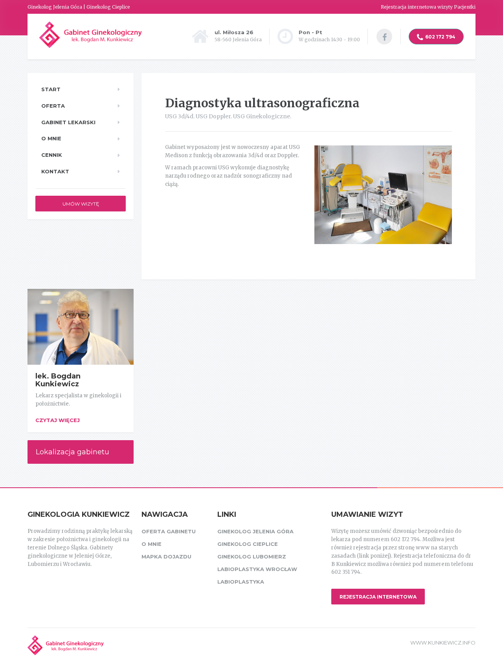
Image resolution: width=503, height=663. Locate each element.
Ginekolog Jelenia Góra (255, 531)
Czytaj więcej (57, 420)
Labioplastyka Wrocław (257, 569)
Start (51, 89)
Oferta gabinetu (168, 531)
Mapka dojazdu (166, 556)
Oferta (53, 106)
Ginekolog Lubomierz (251, 556)
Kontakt (55, 171)
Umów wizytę (80, 204)
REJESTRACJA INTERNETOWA (378, 597)
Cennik (51, 155)
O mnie (51, 138)
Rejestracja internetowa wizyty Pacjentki (428, 7)
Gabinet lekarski (68, 122)
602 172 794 (440, 37)
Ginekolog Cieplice (247, 544)
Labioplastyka (240, 582)
